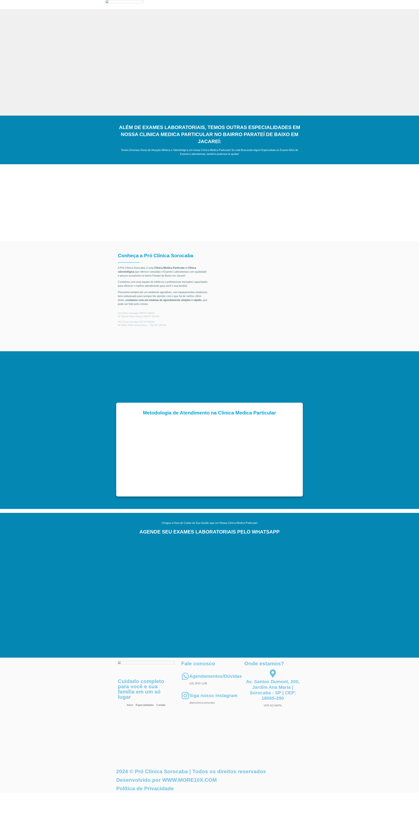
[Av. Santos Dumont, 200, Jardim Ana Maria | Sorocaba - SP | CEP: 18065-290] (273, 673)
